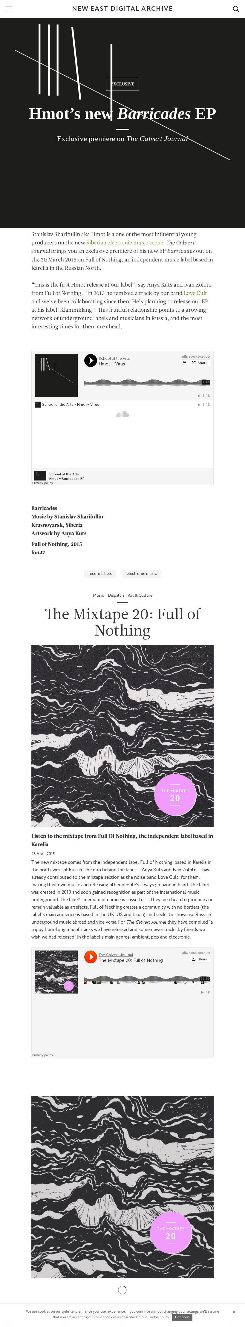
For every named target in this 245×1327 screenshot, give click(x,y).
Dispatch (116, 596)
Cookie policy (158, 1317)
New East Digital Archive (122, 9)
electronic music (142, 574)
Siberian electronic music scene (124, 243)
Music (99, 596)
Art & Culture (140, 596)
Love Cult (195, 293)
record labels (100, 574)
